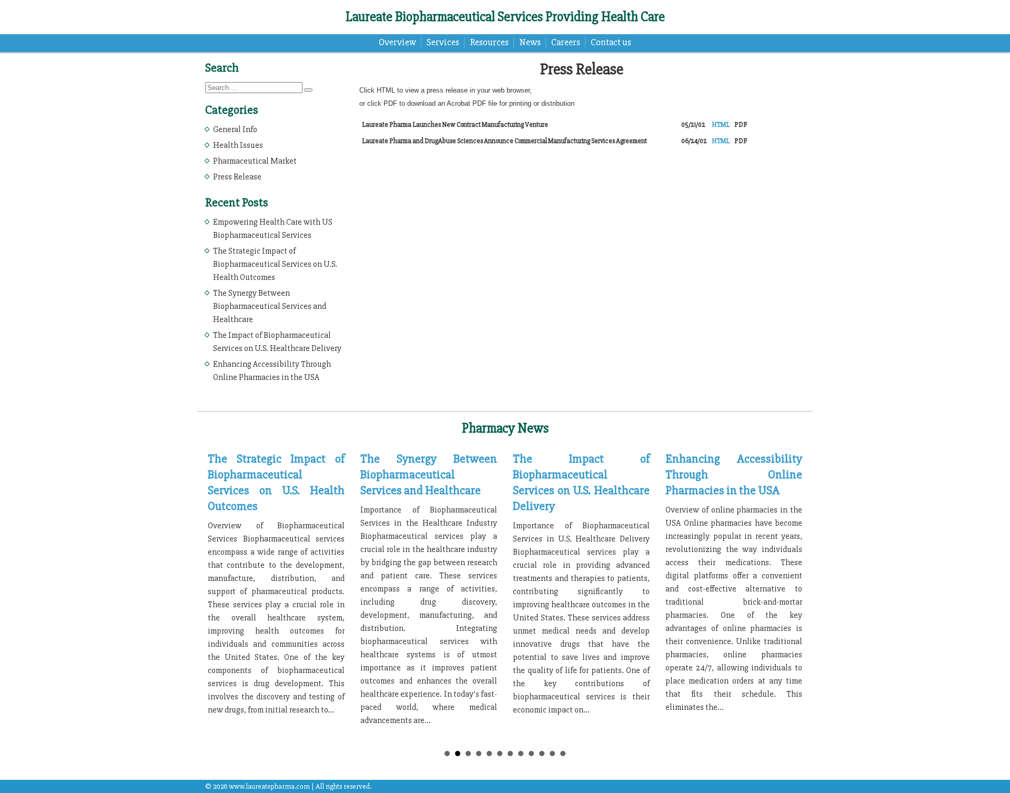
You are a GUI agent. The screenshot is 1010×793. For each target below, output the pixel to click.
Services (443, 42)
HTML (721, 125)
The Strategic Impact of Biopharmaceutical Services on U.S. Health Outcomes (275, 264)
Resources (489, 42)
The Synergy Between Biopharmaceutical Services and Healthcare (269, 306)
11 (552, 753)
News (530, 42)
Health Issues (238, 145)
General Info (235, 129)
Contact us (611, 42)
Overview (397, 42)
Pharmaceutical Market (255, 161)
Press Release (237, 177)
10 (541, 753)
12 (562, 753)
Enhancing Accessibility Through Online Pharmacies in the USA (733, 474)
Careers (565, 42)
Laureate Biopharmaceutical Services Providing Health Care (505, 16)
